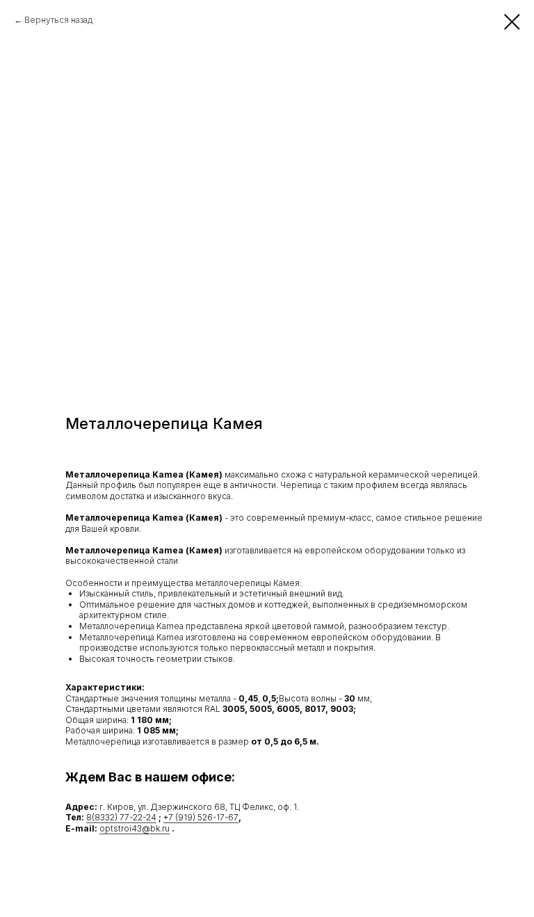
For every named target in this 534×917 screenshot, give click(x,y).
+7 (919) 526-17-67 (200, 817)
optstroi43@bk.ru (134, 828)
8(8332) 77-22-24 (121, 817)
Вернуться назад (58, 20)
